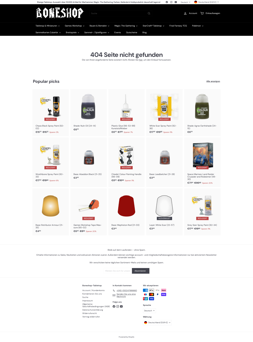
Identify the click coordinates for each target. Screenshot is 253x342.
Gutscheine (131, 32)
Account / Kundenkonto (93, 290)
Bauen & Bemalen (98, 25)
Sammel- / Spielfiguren (95, 32)
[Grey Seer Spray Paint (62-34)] (202, 210)
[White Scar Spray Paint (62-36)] (164, 112)
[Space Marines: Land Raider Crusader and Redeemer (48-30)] (202, 162)
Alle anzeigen (213, 81)
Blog (144, 32)
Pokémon (196, 25)
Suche (85, 297)
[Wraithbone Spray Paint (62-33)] (50, 160)
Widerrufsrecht (89, 313)
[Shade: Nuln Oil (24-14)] (88, 111)
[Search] (149, 13)
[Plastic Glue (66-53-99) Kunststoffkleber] (126, 112)
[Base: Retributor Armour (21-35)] (50, 211)
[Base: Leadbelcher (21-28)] (164, 159)
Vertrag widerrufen (91, 316)
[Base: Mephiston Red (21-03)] (126, 210)
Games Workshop (73, 25)
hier (141, 59)
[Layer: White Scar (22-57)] (164, 210)
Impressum (87, 300)
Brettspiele (71, 32)
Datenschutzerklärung (92, 310)
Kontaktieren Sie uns (92, 294)
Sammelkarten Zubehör (47, 32)
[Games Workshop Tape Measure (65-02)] (88, 211)
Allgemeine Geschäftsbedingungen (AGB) (96, 305)
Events (117, 32)
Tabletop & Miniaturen (47, 25)
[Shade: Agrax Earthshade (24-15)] (202, 112)
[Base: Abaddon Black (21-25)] (88, 159)
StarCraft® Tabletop (152, 25)
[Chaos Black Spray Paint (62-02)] (50, 112)
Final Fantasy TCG (178, 25)
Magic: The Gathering (125, 25)
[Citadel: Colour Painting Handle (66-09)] (126, 160)
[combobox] (121, 13)
